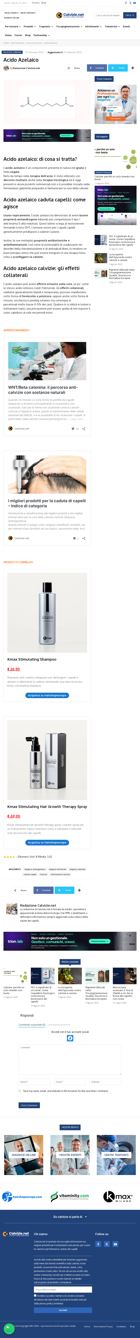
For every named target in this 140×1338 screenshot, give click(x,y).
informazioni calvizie (60, 874)
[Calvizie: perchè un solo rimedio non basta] (116, 157)
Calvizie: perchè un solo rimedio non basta (115, 178)
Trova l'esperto (104, 79)
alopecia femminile (57, 869)
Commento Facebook (59, 1024)
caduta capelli (30, 874)
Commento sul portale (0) (32, 1024)
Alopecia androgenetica (35, 869)
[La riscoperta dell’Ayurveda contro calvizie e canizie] (101, 258)
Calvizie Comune (34, 43)
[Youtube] (134, 2)
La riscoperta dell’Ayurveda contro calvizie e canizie (120, 257)
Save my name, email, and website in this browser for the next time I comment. (65, 1090)
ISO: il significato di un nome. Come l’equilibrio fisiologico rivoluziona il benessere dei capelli (122, 240)
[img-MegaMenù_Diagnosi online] (23, 1155)
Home (6, 43)
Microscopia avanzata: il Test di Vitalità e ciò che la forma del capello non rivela (123, 993)
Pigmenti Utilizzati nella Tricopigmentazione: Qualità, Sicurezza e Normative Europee (122, 274)
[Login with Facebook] (70, 1038)
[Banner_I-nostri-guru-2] (70, 1155)
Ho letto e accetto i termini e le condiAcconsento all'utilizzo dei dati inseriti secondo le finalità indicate (60, 1299)
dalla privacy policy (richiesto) (48, 1303)
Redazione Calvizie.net (26, 68)
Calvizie (43, 874)
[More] (133, 68)
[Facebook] (126, 2)
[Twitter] (130, 2)
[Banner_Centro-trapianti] (116, 1155)
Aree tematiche (17, 43)
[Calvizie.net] (70, 15)
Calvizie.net (39, 1241)
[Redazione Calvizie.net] (6, 68)
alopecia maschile (77, 869)
